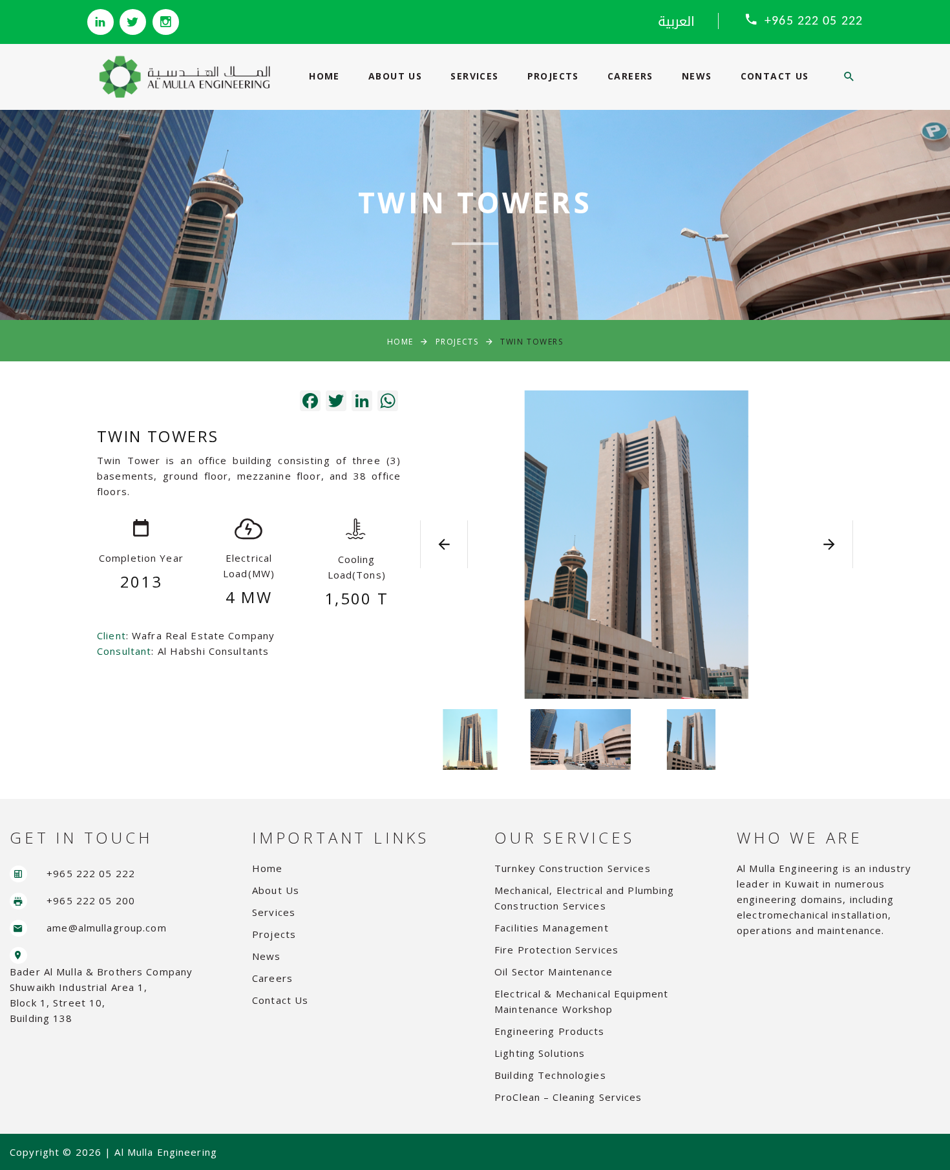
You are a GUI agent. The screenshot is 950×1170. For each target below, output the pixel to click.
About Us (395, 76)
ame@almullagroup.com (107, 927)
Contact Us (775, 76)
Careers (630, 76)
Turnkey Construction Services (572, 868)
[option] (636, 544)
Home (324, 76)
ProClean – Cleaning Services (568, 1096)
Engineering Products (549, 1031)
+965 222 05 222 (814, 21)
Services (474, 76)
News (697, 76)
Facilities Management (551, 927)
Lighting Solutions (539, 1053)
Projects (553, 76)
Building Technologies (550, 1075)
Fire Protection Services (556, 949)
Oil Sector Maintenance (553, 971)
